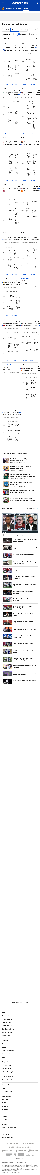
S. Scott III (34, 66)
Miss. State (7, 239)
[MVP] (21, 1154)
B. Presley (28, 394)
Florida (27, 323)
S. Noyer (17, 424)
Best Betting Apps (8, 1026)
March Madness (7, 1032)
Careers (4, 1047)
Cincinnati (8, 144)
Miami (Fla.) (29, 370)
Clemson (27, 191)
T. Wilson (16, 60)
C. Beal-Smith (10, 344)
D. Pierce (28, 340)
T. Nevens (35, 256)
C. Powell (34, 216)
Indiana (25, 50)
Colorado (7, 414)
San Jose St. (28, 239)
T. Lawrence (34, 201)
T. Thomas (10, 73)
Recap (6, 84)
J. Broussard (17, 430)
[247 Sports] (8, 1150)
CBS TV (4, 1057)
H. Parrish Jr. (28, 67)
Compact (34, 34)
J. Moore (9, 436)
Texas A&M (29, 93)
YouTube (5, 1100)
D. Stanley (17, 437)
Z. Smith (10, 250)
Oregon (8, 93)
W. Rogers (16, 250)
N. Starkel (35, 249)
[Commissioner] (11, 1154)
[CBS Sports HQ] (28, 1143)
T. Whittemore (29, 347)
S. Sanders (28, 380)
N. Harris (16, 209)
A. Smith (29, 123)
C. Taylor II (10, 257)
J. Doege (9, 295)
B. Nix (29, 153)
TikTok (4, 1103)
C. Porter (34, 161)
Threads (4, 1116)
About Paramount (8, 1050)
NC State (9, 48)
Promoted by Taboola (31, 508)
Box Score (14, 84)
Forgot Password (7, 1138)
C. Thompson (10, 424)
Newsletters (6, 1131)
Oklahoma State (28, 368)
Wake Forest (8, 323)
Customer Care (7, 1091)
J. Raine (34, 170)
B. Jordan (33, 394)
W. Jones (28, 256)
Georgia (8, 142)
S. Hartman (10, 337)
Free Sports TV (7, 1022)
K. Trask (28, 335)
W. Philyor (35, 75)
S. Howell (35, 106)
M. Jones (16, 202)
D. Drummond (29, 75)
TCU (25, 283)
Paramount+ (6, 1054)
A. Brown (10, 105)
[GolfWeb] (20, 1159)
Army (7, 284)
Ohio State (26, 189)
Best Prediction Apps (9, 1029)
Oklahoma (26, 325)
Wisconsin (8, 325)
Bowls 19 (23, 30)
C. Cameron (18, 307)
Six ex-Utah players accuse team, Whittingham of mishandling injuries (22, 499)
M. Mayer (10, 219)
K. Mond (29, 106)
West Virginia (8, 282)
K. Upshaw (17, 73)
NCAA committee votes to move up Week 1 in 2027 (22, 483)
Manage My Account (9, 1128)
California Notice (7, 1080)
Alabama (9, 191)
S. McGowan (36, 347)
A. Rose (17, 65)
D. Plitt (29, 249)
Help (3, 1088)
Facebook (5, 1110)
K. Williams (11, 210)
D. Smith (16, 217)
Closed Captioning (8, 1077)
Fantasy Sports (7, 1019)
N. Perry (33, 380)
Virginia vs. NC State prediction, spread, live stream (21, 467)
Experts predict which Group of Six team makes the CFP (22, 491)
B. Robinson (10, 430)
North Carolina (28, 95)
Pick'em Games (7, 1016)
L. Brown (9, 300)
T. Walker (35, 263)
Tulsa (9, 237)
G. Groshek (16, 344)
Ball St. (26, 237)
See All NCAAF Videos (20, 1003)
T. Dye (10, 112)
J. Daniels (11, 154)
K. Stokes (9, 265)
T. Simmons (10, 306)
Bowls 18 (14, 30)
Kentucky (8, 50)
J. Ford (16, 161)
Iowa (8, 367)
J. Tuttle (34, 60)
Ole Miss (25, 48)
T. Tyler (18, 300)
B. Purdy (16, 104)
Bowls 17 (6, 30)
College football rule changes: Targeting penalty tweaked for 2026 (22, 475)
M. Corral (28, 59)
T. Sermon (28, 208)
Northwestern (28, 144)
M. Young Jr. (16, 168)
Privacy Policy (6, 1069)
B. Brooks (35, 114)
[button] (2, 3)
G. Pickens (11, 168)
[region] (20, 523)
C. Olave (27, 216)
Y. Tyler (29, 263)
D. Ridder (16, 154)
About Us (5, 1044)
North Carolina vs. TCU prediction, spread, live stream (21, 460)
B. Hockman (10, 60)
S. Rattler (36, 334)
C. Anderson (18, 295)
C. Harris (33, 387)
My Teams (5, 1134)
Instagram (5, 1106)
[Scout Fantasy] (30, 1155)
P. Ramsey (35, 154)
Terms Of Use (6, 1065)
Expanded (23, 34)
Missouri (8, 369)
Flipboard (5, 1119)
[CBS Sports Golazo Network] (20, 1147)
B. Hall (16, 111)
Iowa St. (8, 95)
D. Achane (29, 113)
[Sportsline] (21, 1150)
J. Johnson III (10, 120)
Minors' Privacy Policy (9, 1072)
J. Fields (27, 200)
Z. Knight (10, 66)
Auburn (26, 142)
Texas (8, 412)
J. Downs (35, 122)
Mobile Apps (6, 1036)
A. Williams (16, 265)
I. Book (11, 203)
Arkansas (27, 281)
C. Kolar (16, 120)
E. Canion (29, 169)
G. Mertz (16, 337)
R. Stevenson (37, 340)
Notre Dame (9, 189)
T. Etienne (34, 208)
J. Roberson (10, 351)
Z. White (10, 161)
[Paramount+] (33, 1150)
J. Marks (16, 257)
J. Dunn (16, 351)
